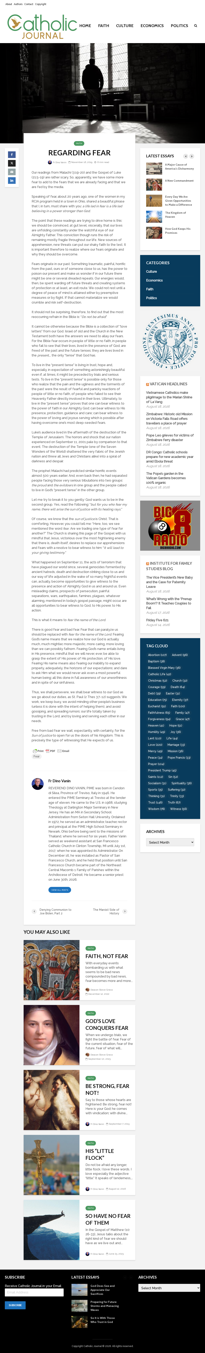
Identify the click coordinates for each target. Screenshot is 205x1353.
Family (182, 712)
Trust (155, 802)
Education (157, 699)
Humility (156, 732)
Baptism (156, 661)
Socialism (157, 783)
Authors (18, 4)
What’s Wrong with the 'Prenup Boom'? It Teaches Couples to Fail (169, 603)
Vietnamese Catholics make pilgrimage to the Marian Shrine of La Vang (169, 397)
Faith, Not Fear (106, 956)
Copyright (40, 4)
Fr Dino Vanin (59, 162)
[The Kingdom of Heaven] (154, 216)
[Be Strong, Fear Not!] (51, 1100)
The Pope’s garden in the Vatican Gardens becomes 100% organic (166, 478)
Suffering (176, 789)
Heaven (156, 725)
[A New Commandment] (154, 184)
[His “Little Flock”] (51, 1165)
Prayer (156, 764)
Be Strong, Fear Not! (107, 1089)
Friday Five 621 (157, 620)
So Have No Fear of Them (108, 1219)
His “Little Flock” (99, 1154)
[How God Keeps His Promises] (154, 232)
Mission (175, 751)
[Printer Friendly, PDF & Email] (51, 751)
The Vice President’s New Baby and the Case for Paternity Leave (169, 582)
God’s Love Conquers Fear (106, 1024)
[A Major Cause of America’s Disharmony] (154, 168)
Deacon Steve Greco (101, 990)
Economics (152, 25)
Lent (154, 738)
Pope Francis (179, 757)
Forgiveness (159, 719)
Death (178, 687)
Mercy (155, 751)
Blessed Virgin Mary (164, 667)
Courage (157, 687)
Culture (125, 25)
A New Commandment (179, 180)
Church (179, 680)
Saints (155, 776)
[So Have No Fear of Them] (51, 1230)
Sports (155, 789)
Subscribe (15, 1305)
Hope (175, 725)
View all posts (59, 890)
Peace (155, 757)
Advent (180, 655)
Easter (173, 693)
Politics (179, 25)
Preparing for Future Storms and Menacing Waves (104, 1306)
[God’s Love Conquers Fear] (51, 1035)
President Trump (162, 770)
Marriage (176, 744)
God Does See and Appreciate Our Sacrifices (102, 1290)
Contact (28, 4)
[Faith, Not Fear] (51, 970)
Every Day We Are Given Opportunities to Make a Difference (178, 200)
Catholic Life (159, 674)
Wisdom (156, 809)
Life (172, 738)
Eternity (180, 699)
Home (85, 25)
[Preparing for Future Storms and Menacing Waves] (79, 1305)
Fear (37, 756)
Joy (175, 732)
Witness (178, 809)
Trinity (177, 796)
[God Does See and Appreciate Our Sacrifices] (79, 1289)
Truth (174, 802)
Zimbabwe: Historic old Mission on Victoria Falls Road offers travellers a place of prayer (169, 418)
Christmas (157, 680)
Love (155, 744)
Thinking (156, 796)
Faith (103, 25)
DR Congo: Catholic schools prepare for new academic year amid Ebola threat (169, 456)
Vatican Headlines (168, 384)
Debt (154, 693)
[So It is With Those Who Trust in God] (79, 1321)
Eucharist (157, 706)
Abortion (157, 655)
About (8, 4)
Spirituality (182, 783)
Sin (173, 776)
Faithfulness (159, 712)
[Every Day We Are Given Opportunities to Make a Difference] (154, 200)
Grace (183, 719)
